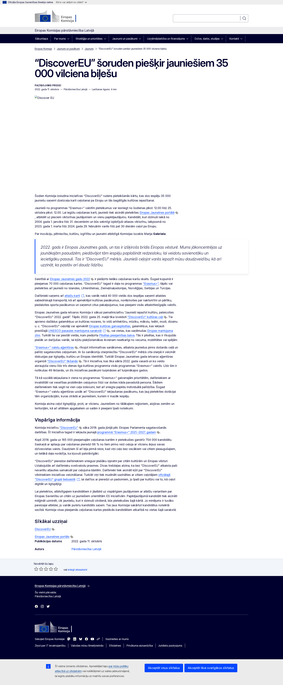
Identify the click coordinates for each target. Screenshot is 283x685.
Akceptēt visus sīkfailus (164, 668)
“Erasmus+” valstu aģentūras (54, 347)
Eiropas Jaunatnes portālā (157, 212)
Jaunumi (89, 48)
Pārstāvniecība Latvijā (86, 549)
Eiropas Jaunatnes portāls (52, 536)
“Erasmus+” (151, 283)
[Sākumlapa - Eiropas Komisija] (61, 16)
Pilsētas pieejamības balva (116, 335)
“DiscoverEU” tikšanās (62, 361)
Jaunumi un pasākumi (124, 38)
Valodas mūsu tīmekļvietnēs (87, 645)
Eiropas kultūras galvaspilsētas (109, 326)
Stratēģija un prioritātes (89, 38)
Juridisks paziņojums (170, 645)
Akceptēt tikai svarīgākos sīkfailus (211, 668)
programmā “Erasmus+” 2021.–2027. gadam (126, 432)
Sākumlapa (41, 38)
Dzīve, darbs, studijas (207, 38)
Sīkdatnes (115, 645)
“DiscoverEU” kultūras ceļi (145, 317)
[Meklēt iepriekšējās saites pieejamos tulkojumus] (176, 212)
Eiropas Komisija (43, 48)
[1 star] (36, 569)
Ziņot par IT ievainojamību (50, 645)
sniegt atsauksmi (77, 569)
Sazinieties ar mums (117, 639)
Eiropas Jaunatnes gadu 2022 (70, 279)
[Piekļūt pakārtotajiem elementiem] (69, 38)
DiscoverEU (43, 529)
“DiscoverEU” (68, 427)
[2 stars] (39, 569)
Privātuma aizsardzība (139, 645)
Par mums (60, 38)
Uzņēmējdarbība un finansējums (166, 38)
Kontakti (234, 38)
